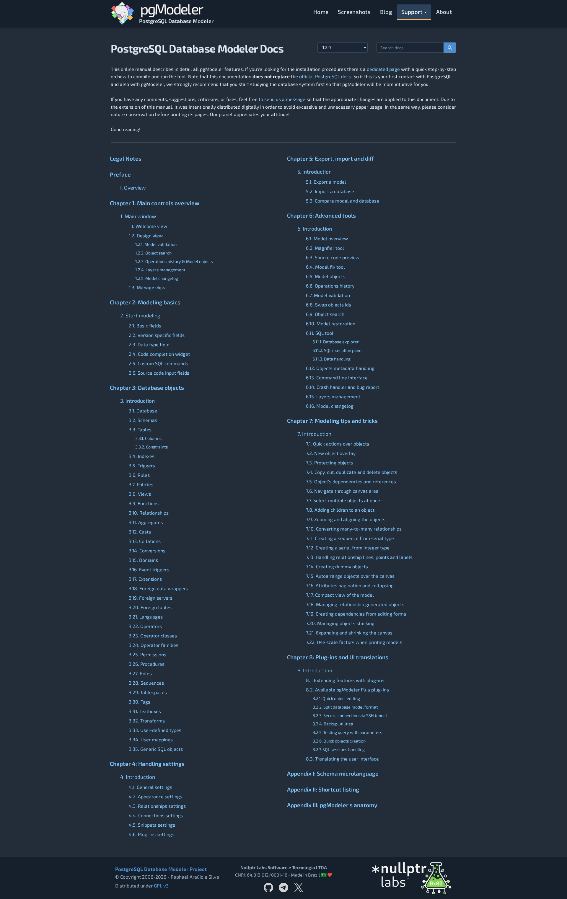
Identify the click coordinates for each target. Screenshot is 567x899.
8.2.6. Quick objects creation (339, 740)
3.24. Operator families (153, 645)
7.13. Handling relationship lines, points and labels (359, 557)
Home (320, 11)
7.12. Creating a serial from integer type (348, 547)
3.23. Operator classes (153, 635)
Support (412, 11)
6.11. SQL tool (319, 333)
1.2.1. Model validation (156, 244)
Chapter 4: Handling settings (147, 763)
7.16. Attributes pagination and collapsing (350, 585)
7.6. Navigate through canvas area (342, 491)
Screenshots (354, 11)
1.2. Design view (146, 235)
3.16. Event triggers (149, 569)
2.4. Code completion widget (159, 354)
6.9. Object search (325, 314)
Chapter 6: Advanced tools (321, 215)
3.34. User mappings (151, 739)
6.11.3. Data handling (331, 358)
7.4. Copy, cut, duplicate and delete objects (351, 472)
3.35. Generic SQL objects (156, 749)
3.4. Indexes (141, 456)
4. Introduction (137, 777)
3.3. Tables (140, 429)
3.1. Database (143, 410)
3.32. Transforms (147, 720)
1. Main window (138, 216)
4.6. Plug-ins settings (151, 834)
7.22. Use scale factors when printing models (354, 642)
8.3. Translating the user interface (342, 758)
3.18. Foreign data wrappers (158, 588)
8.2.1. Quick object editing (336, 698)
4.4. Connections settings (156, 815)
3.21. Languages (146, 616)
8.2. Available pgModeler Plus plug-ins (347, 689)
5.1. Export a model (326, 182)
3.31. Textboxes (145, 711)
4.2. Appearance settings (155, 796)
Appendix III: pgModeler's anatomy (332, 805)
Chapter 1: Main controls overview (154, 203)
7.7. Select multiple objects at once (343, 500)
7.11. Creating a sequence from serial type (350, 538)
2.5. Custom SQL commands (158, 363)
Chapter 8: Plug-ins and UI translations (337, 657)
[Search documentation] (450, 48)
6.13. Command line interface (337, 377)
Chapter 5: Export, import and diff (330, 158)
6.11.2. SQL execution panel (337, 350)
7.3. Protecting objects (329, 462)
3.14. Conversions (147, 550)
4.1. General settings (150, 787)
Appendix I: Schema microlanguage (333, 773)
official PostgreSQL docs (325, 76)
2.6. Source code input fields (159, 373)
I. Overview (133, 187)
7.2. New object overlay (331, 453)
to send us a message (282, 99)
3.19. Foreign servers (150, 598)
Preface (120, 174)
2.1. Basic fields (145, 325)
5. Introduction (314, 171)
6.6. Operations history (330, 285)
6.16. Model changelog (329, 406)
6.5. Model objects (325, 276)
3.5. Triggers (142, 465)
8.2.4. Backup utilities (332, 723)
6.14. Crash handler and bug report (342, 387)
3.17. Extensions (145, 579)
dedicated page (383, 69)
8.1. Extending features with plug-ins (345, 680)
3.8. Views (140, 494)
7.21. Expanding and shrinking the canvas (349, 632)
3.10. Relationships (149, 512)
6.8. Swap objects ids (328, 304)
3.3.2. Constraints (151, 446)
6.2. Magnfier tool (325, 248)
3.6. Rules (139, 475)
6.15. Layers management (333, 396)
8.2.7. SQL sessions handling (338, 749)
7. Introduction (314, 433)
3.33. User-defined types (155, 730)
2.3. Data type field (149, 344)
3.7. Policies (141, 484)
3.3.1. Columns (148, 438)
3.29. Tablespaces (148, 692)
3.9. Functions (144, 503)
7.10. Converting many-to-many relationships (354, 528)
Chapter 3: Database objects (147, 387)
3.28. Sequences (146, 683)
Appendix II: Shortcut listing (323, 789)
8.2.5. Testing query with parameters (347, 732)
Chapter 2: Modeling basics (145, 302)
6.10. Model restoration (330, 323)
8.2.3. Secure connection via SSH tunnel (349, 715)
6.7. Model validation (328, 295)
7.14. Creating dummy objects (337, 566)
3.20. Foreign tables (150, 607)
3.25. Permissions (147, 654)
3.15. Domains (143, 560)
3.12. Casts (140, 531)
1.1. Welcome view (148, 226)
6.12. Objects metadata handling (340, 368)
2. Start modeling (140, 315)
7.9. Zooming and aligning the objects (345, 519)
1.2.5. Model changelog (156, 278)
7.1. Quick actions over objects (337, 443)
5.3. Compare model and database (342, 200)
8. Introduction (314, 670)
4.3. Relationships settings (157, 806)
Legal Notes (125, 158)
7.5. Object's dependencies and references (351, 481)
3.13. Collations (145, 541)
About (444, 11)
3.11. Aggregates (146, 522)
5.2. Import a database (330, 191)
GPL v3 (161, 885)
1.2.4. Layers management (160, 269)
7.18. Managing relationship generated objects (355, 604)
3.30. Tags (139, 701)
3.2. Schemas (143, 420)
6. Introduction (314, 228)
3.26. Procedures (146, 664)
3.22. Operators (145, 626)
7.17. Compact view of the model (340, 595)
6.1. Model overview (327, 238)
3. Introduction (137, 400)
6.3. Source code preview (332, 257)
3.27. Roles (140, 673)
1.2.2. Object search (153, 252)
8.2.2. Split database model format (345, 706)
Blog (386, 11)
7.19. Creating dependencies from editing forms (356, 613)
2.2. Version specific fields (157, 335)
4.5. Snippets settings (152, 825)
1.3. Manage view (147, 287)
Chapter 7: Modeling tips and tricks (332, 420)
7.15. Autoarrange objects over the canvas (350, 576)
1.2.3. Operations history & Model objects (174, 261)
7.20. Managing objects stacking (340, 623)
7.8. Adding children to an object (340, 510)
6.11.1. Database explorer (335, 341)
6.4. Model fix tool (325, 267)
